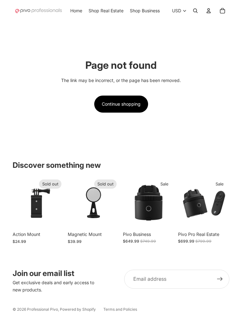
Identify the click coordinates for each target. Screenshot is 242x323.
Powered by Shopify (78, 309)
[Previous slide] (19, 202)
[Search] (195, 11)
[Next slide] (57, 202)
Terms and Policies (120, 309)
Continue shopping (121, 104)
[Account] (209, 11)
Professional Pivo (42, 309)
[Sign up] (220, 279)
